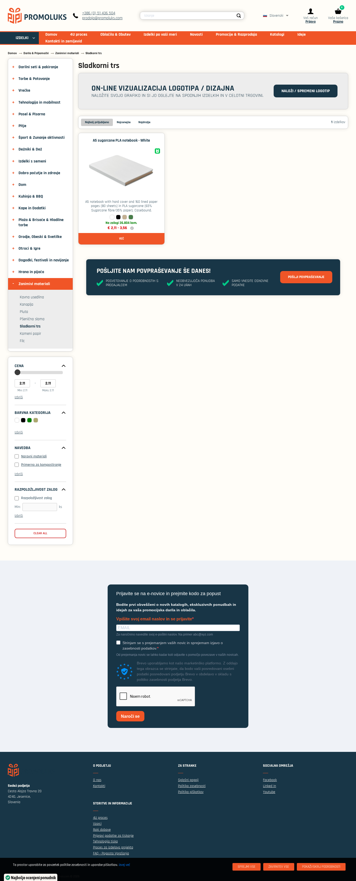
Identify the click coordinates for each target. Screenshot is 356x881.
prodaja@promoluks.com (102, 18)
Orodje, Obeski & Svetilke (40, 237)
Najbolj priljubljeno (97, 122)
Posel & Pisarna (32, 114)
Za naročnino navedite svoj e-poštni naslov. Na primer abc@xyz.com (164, 634)
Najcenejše (124, 122)
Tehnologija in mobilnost (39, 102)
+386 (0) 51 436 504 (98, 13)
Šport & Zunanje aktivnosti (42, 137)
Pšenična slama (32, 319)
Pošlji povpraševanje (306, 277)
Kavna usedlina (32, 297)
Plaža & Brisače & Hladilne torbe (41, 222)
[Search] (238, 16)
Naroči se (130, 716)
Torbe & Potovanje (34, 78)
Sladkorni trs (30, 326)
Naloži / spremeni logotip (305, 91)
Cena (19, 366)
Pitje (22, 126)
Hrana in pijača (31, 272)
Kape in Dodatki (32, 208)
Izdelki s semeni (32, 161)
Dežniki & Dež (30, 149)
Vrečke (24, 90)
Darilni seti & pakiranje (38, 67)
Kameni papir (30, 333)
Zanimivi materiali (34, 284)
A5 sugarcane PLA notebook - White (121, 140)
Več (121, 239)
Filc (22, 341)
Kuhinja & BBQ (31, 196)
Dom (22, 184)
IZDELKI (22, 38)
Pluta (24, 312)
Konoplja (26, 304)
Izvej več (124, 865)
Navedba (22, 448)
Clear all (40, 533)
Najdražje (144, 122)
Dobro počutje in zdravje (39, 173)
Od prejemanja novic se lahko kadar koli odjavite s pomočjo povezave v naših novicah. (177, 654)
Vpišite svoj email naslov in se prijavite (154, 619)
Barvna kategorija (33, 413)
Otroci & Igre (29, 248)
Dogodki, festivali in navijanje (44, 260)
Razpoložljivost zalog (36, 489)
